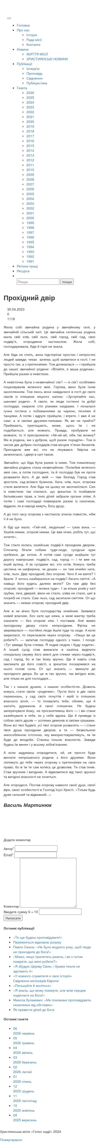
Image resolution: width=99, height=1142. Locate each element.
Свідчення (34, 78)
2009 (30, 174)
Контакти (33, 44)
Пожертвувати (11, 1139)
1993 (30, 251)
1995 (30, 241)
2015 (30, 145)
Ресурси (23, 270)
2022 (30, 111)
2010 (30, 169)
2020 (30, 121)
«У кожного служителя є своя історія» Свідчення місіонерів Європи (42, 978)
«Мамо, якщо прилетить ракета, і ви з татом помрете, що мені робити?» (48, 959)
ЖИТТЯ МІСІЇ (37, 54)
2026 (30, 92)
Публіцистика (36, 82)
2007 (30, 184)
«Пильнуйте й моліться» (32, 985)
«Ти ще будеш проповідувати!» (37, 937)
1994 (30, 246)
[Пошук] (19, 275)
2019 (30, 126)
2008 (30, 179)
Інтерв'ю (33, 68)
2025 (30, 97)
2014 (30, 150)
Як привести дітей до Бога (33, 1009)
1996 (30, 237)
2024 (30, 102)
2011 (30, 164)
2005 (30, 193)
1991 (30, 261)
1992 (30, 256)
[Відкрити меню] (9, 18)
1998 (30, 227)
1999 (30, 222)
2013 (30, 155)
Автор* (9, 848)
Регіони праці (27, 266)
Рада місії (34, 39)
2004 (30, 198)
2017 (30, 135)
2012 (30, 160)
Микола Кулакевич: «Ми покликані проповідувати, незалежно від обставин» (52, 1002)
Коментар (11, 906)
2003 (30, 203)
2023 (30, 107)
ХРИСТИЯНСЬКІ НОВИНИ (47, 58)
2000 (30, 217)
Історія (31, 34)
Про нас (23, 29)
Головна (23, 25)
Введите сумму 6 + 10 (21, 911)
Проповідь (34, 73)
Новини (23, 49)
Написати (13, 918)
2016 (30, 140)
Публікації (24, 63)
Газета (22, 87)
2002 (30, 208)
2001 (30, 213)
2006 (30, 188)
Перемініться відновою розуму (37, 942)
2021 (30, 116)
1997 (30, 232)
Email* (8, 854)
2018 (30, 131)
